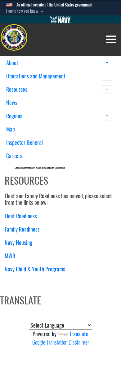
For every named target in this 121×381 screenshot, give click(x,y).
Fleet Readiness (21, 216)
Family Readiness (22, 229)
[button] (25, 11)
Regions (15, 116)
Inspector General (24, 142)
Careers (14, 156)
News (11, 103)
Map (10, 129)
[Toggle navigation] (111, 39)
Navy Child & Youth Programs (35, 269)
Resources (17, 89)
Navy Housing (18, 242)
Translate (78, 334)
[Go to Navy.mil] (60, 19)
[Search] (78, 166)
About (13, 63)
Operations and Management (36, 76)
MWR (10, 256)
